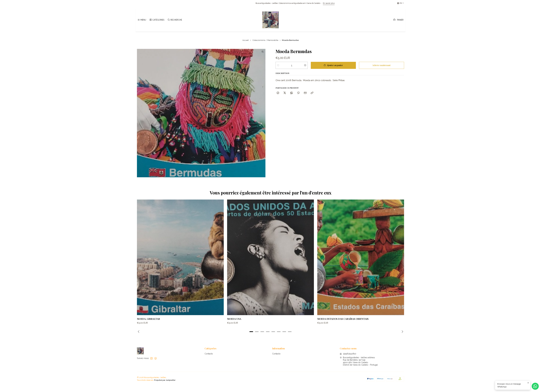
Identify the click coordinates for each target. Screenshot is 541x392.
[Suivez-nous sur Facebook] (155, 358)
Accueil (245, 40)
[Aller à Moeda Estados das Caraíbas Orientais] (360, 257)
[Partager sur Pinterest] (298, 92)
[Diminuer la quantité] (278, 65)
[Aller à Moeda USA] (270, 257)
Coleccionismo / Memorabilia (265, 40)
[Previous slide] (139, 331)
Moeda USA (234, 318)
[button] (251, 331)
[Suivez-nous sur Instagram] (151, 358)
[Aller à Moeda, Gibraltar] (180, 257)
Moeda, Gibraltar (148, 318)
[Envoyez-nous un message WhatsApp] (535, 386)
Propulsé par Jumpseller (165, 380)
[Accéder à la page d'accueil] (270, 19)
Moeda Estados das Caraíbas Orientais (343, 318)
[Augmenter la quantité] (305, 65)
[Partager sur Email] (305, 92)
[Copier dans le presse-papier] (312, 92)
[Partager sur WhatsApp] (291, 92)
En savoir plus (232, 3)
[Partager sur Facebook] (278, 92)
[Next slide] (402, 331)
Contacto (209, 354)
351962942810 (349, 354)
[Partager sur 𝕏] (284, 92)
